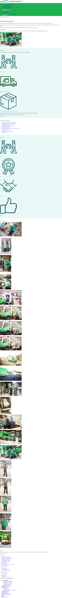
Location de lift (4, 130)
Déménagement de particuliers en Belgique (8, 123)
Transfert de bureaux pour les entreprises (8, 125)
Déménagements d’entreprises (6, 558)
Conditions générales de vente (6, 577)
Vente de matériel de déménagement (7, 131)
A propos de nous (4, 574)
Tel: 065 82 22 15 (4, 15)
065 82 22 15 (7, 17)
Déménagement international (7, 7)
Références (3, 576)
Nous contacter (4, 575)
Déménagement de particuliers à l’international (9, 124)
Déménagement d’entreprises (7, 5)
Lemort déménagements (5, 593)
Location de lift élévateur (5, 586)
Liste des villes (4, 571)
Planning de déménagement (6, 570)
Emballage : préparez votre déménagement (9, 13)
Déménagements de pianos (6, 560)
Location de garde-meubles (6, 9)
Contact (3, 595)
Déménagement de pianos (7, 8)
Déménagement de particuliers (8, 4)
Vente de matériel (6, 11)
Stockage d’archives (6, 12)
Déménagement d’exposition (6, 127)
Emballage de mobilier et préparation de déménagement (10, 128)
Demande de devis (4, 568)
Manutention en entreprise (7, 6)
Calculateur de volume (5, 14)
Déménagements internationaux (7, 557)
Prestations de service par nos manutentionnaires (9, 122)
